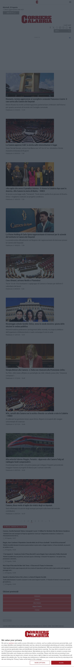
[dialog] (37, 647)
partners (11, 643)
